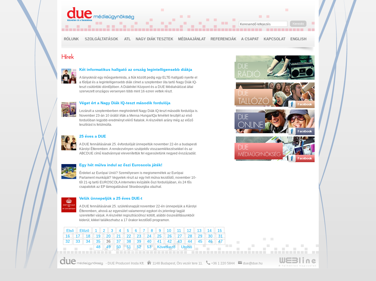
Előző (84, 230)
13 (199, 230)
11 (179, 230)
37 (118, 241)
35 (98, 241)
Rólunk (71, 39)
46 (210, 241)
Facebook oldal (301, 77)
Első (70, 230)
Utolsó (186, 247)
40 (149, 241)
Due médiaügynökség (101, 14)
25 (159, 236)
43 (180, 241)
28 (190, 236)
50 (118, 247)
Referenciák (223, 39)
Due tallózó (254, 95)
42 (169, 241)
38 (129, 241)
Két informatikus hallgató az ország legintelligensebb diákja (135, 69)
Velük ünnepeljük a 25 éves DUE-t (110, 198)
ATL (127, 39)
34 (88, 241)
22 (129, 236)
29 (200, 236)
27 (180, 236)
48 (98, 247)
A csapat (250, 39)
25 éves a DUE (92, 136)
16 (68, 236)
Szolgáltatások (101, 39)
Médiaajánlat (192, 39)
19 (98, 236)
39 (139, 241)
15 (219, 230)
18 (88, 236)
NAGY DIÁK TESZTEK (154, 39)
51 (129, 247)
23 (139, 236)
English (298, 39)
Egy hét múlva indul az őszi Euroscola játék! (120, 165)
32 (68, 241)
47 (220, 241)
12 (189, 230)
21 (118, 236)
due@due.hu (253, 263)
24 (149, 236)
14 (209, 230)
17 (78, 236)
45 (200, 241)
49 (108, 247)
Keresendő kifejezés (255, 24)
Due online (250, 122)
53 (149, 247)
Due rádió (253, 70)
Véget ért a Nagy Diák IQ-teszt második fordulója (124, 103)
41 (159, 241)
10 (169, 230)
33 (78, 241)
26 (169, 236)
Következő (166, 247)
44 (190, 241)
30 (210, 236)
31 (220, 236)
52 (139, 247)
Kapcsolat (274, 39)
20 (108, 236)
